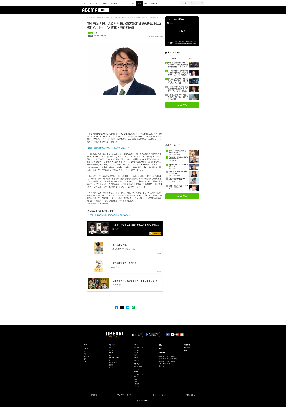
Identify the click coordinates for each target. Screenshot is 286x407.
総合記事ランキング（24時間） (168, 359)
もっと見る (182, 105)
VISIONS (187, 348)
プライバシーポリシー (125, 395)
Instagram (182, 334)
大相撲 (111, 352)
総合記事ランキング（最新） (167, 356)
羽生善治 (127, 134)
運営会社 (94, 395)
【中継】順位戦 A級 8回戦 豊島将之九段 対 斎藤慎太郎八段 (109, 215)
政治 (85, 359)
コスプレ (136, 360)
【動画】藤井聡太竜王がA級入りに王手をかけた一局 (108, 148)
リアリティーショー (140, 374)
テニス (111, 367)
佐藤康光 (109, 176)
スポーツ (114, 3)
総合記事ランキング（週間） (167, 361)
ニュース (104, 3)
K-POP (136, 372)
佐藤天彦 (96, 164)
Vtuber (136, 357)
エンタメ (131, 3)
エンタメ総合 (138, 367)
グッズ (136, 352)
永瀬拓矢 (145, 134)
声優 (135, 355)
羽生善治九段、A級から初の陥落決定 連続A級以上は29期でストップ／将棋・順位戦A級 (132, 17)
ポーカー (154, 3)
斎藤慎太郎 (103, 35)
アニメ (122, 3)
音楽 (135, 381)
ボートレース (113, 360)
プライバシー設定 (159, 395)
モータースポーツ (114, 357)
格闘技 (111, 365)
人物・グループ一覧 (165, 363)
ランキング (94, 3)
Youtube (177, 334)
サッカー (111, 350)
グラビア (136, 386)
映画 (135, 379)
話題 (85, 361)
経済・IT (86, 356)
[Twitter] (121, 307)
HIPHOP (136, 384)
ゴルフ (111, 355)
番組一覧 (161, 366)
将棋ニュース (96, 17)
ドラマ (136, 376)
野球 (110, 348)
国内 (85, 351)
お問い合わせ (190, 395)
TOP (84, 3)
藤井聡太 (106, 193)
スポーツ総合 (113, 362)
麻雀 (145, 3)
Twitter (173, 334)
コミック (136, 350)
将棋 (139, 3)
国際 (85, 354)
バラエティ (137, 369)
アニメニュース (138, 348)
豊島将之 (96, 35)
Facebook (168, 334)
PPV (185, 350)
